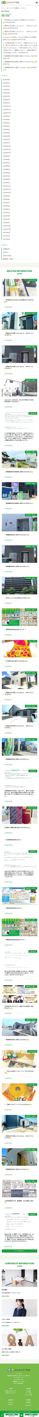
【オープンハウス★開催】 (12, 8)
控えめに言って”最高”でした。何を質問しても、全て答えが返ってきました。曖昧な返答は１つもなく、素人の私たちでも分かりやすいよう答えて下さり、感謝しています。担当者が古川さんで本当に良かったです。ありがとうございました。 (19, 1237)
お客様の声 (6, 249)
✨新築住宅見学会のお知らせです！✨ (16, 629)
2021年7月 (6, 236)
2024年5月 (6, 169)
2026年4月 (6, 93)
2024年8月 (6, 159)
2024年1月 (6, 183)
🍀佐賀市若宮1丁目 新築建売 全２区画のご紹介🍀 (19, 1201)
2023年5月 (6, 209)
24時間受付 (31, 1414)
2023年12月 (7, 186)
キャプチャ (23, 8)
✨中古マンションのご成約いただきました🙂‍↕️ (17, 598)
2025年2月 (6, 139)
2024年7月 (6, 163)
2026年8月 (6, 79)
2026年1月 (6, 103)
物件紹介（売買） (8, 259)
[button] (36, 2)
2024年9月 (6, 156)
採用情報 (28, 1400)
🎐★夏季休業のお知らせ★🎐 (13, 840)
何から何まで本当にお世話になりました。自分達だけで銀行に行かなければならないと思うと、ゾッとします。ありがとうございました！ (19, 973)
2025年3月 (6, 136)
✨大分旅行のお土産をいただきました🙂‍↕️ (16, 661)
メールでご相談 (31, 1416)
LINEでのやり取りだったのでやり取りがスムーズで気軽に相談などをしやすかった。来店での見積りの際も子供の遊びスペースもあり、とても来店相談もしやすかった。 (19, 873)
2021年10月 (7, 229)
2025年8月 (6, 119)
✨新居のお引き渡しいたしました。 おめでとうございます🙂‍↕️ (19, 334)
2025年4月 (6, 133)
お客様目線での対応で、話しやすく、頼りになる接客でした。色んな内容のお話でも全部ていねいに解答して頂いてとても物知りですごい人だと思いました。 (19, 793)
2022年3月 (6, 222)
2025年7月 (6, 123)
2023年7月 (6, 202)
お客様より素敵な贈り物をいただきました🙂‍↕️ (17, 827)
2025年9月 (6, 116)
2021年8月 (6, 232)
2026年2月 (6, 99)
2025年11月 (7, 109)
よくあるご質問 (6, 1349)
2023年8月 (6, 199)
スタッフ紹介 (6, 1319)
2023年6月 (6, 206)
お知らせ (5, 252)
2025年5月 (6, 129)
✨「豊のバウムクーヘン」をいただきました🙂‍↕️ (18, 1104)
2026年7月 (6, 83)
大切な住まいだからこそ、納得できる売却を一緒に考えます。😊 (19, 1007)
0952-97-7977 (12, 1416)
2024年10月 (7, 153)
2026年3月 (6, 96)
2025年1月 (6, 143)
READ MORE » (6, 1296)
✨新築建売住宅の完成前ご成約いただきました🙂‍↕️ (18, 56)
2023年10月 (7, 192)
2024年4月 (6, 173)
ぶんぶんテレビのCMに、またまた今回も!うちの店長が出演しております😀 (19, 401)
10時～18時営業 (11, 1414)
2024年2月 (6, 179)
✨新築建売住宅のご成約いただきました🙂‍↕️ (16, 67)
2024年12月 (7, 146)
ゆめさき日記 (7, 255)
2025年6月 (6, 126)
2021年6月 (6, 239)
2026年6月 (6, 86)
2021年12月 (7, 226)
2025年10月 (7, 113)
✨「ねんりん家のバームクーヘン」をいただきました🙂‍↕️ (19, 1072)
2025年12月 (7, 106)
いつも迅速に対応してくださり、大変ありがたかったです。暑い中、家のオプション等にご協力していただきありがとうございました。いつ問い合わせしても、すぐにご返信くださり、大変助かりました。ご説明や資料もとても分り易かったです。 (20, 47)
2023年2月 (6, 212)
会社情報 (4, 1290)
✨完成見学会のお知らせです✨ (14, 908)
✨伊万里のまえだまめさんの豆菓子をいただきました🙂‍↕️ (19, 301)
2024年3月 (6, 176)
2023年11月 (7, 189)
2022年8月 (6, 216)
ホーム (3, 8)
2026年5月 (6, 89)
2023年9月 (6, 196)
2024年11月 (7, 149)
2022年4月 (6, 219)
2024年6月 (6, 166)
